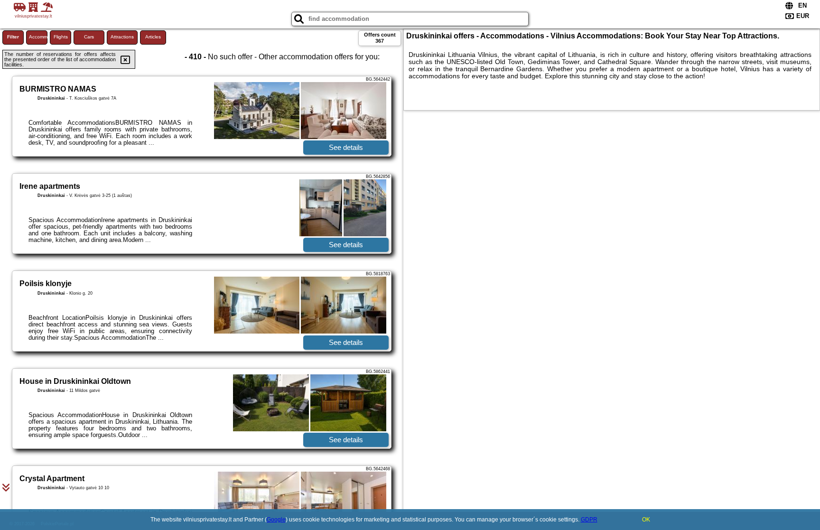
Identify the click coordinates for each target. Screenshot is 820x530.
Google (276, 519)
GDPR (589, 519)
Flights (61, 36)
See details (346, 147)
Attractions (122, 36)
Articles (153, 36)
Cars (89, 36)
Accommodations (38, 36)
